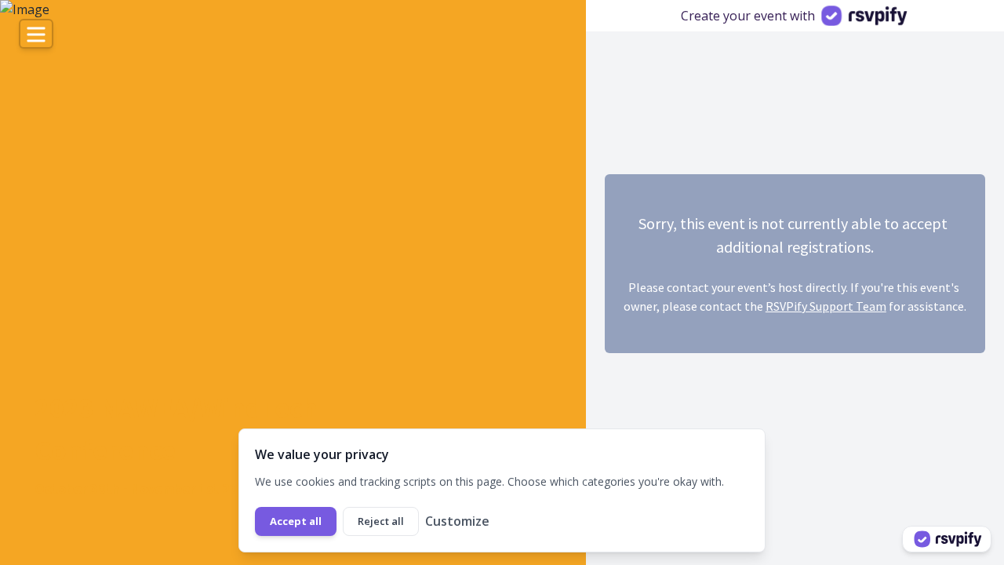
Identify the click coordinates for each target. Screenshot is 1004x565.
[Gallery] (293, 282)
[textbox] (227, 429)
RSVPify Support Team (826, 306)
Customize (457, 521)
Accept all (296, 521)
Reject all (381, 521)
